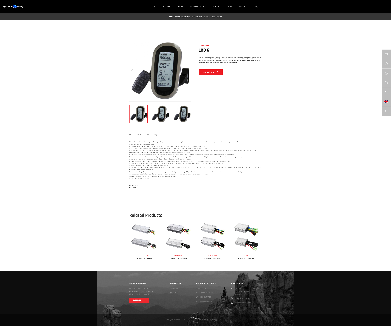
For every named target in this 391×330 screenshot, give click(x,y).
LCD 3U (137, 186)
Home (171, 17)
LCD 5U (135, 188)
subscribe (137, 300)
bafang (195, 322)
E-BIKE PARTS (197, 17)
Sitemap (222, 320)
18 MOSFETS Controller (144, 258)
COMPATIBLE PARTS (182, 17)
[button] (132, 70)
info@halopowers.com (243, 303)
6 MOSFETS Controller (246, 258)
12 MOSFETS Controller (178, 258)
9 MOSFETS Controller (212, 258)
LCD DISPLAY (217, 17)
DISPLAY (207, 17)
